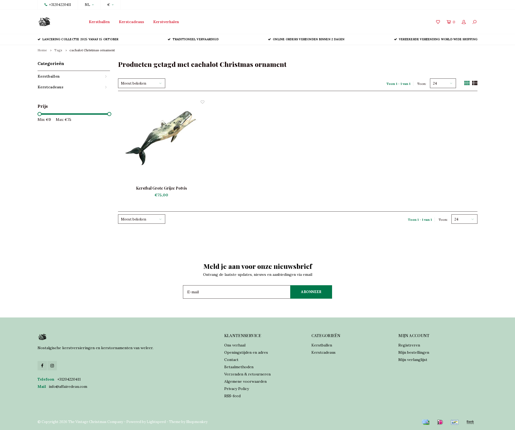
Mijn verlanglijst (412, 359)
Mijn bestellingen (413, 352)
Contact (231, 359)
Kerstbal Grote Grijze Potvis (161, 188)
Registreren (409, 345)
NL (87, 4)
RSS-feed (232, 395)
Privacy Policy (236, 388)
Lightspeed (156, 422)
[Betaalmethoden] (425, 422)
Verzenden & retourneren (247, 374)
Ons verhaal (234, 345)
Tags (58, 50)
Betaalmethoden (238, 366)
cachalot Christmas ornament (92, 50)
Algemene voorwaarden (245, 381)
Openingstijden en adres (246, 352)
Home (42, 50)
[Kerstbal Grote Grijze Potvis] (161, 142)
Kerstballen (99, 21)
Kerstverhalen (166, 21)
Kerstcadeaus (131, 21)
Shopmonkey (197, 422)
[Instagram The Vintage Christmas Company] (52, 365)
